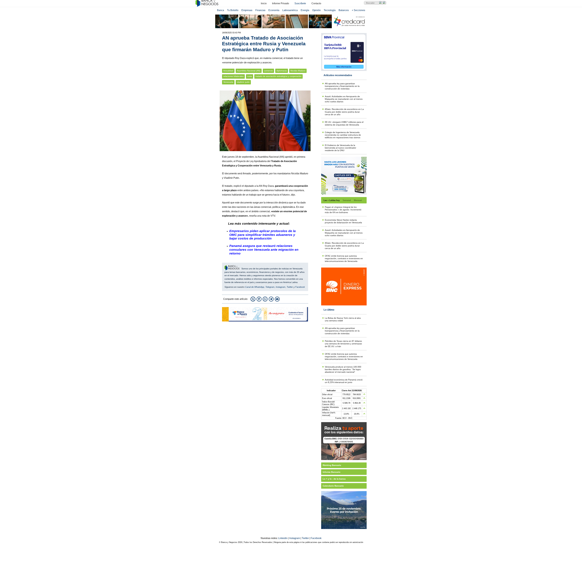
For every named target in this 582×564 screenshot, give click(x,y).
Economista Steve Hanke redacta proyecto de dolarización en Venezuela (343, 221)
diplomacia (281, 71)
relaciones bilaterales (233, 76)
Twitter (290, 287)
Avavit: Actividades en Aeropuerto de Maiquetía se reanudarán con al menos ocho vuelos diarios (344, 99)
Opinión (316, 10)
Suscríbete (300, 3)
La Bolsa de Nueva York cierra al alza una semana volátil (343, 319)
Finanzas (260, 10)
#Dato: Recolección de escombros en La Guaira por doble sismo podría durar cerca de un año (344, 112)
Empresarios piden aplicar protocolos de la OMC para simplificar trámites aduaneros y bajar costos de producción (262, 234)
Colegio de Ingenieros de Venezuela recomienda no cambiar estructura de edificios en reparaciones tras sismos (343, 135)
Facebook (300, 287)
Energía (305, 10)
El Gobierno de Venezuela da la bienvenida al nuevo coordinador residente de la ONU (340, 148)
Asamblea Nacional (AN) (248, 71)
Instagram (280, 287)
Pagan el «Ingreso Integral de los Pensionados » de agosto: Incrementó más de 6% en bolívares (343, 210)
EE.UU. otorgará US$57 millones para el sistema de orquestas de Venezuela (344, 123)
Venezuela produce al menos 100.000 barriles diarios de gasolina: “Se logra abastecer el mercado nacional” (343, 369)
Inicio (264, 3)
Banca (220, 10)
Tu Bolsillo (232, 10)
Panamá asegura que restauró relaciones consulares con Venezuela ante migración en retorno (263, 249)
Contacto (316, 3)
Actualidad (228, 71)
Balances (344, 10)
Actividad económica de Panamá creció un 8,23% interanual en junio (344, 380)
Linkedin (283, 538)
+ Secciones (358, 10)
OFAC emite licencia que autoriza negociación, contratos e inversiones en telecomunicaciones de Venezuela (344, 258)
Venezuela (228, 82)
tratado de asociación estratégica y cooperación (278, 76)
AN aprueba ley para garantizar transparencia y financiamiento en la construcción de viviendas (342, 86)
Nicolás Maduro (297, 71)
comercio (268, 71)
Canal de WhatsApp (254, 287)
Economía (273, 10)
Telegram (269, 287)
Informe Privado (280, 3)
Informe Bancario (331, 472)
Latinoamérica (290, 10)
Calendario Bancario (333, 486)
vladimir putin (243, 82)
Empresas (246, 10)
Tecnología (330, 10)
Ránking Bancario (332, 465)
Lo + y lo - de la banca (334, 479)
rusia (249, 76)
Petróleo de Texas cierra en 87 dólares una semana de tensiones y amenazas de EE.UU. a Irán (343, 344)
